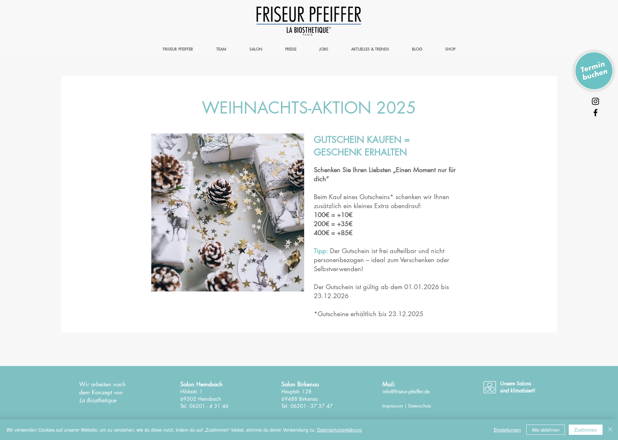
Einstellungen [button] (507, 429)
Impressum (392, 406)
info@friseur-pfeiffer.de (406, 391)
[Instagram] (595, 101)
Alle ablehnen (545, 429)
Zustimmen (585, 429)
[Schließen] (610, 430)
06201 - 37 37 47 (311, 406)
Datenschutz (419, 406)
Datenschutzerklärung (339, 429)
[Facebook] (595, 112)
